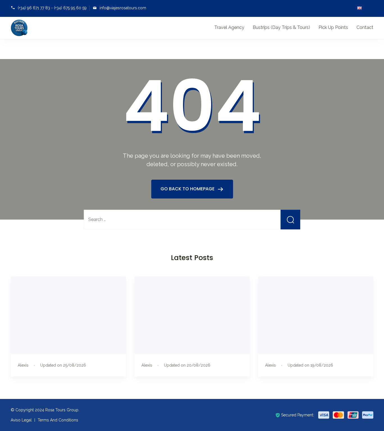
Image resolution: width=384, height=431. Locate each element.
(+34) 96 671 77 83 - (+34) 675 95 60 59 (52, 8)
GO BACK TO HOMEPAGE (188, 189)
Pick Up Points (333, 27)
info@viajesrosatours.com (123, 8)
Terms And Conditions (58, 420)
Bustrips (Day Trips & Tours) (281, 27)
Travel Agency (229, 27)
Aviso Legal (21, 420)
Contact (364, 27)
